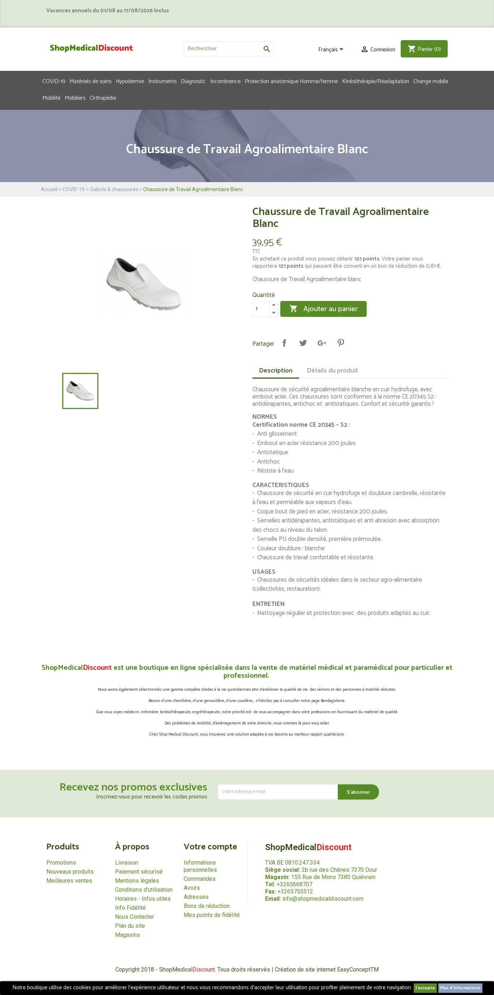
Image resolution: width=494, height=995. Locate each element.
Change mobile (430, 81)
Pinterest (340, 343)
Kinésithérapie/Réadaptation (375, 81)
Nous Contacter (134, 916)
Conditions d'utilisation (144, 889)
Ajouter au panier (323, 309)
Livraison (126, 862)
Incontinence (225, 81)
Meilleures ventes (69, 880)
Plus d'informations (460, 988)
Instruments (162, 81)
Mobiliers (75, 97)
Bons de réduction (207, 906)
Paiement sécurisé (139, 871)
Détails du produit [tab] (332, 370)
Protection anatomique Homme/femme (291, 81)
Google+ (322, 343)
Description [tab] (276, 370)
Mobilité (51, 97)
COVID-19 (53, 81)
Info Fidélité (130, 907)
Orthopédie (103, 97)
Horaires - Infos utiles (143, 898)
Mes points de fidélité (212, 915)
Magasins (127, 934)
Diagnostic (193, 81)
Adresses (196, 896)
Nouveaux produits (70, 871)
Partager (284, 343)
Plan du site (130, 925)
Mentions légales (137, 880)
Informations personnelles (200, 866)
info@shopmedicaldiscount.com (322, 898)
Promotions (61, 862)
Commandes (200, 878)
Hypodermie (130, 81)
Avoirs (192, 887)
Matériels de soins (90, 81)
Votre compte (210, 847)
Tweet (303, 343)
